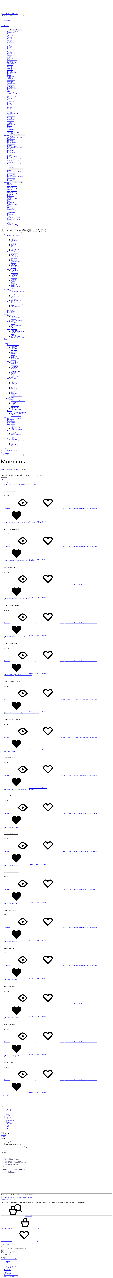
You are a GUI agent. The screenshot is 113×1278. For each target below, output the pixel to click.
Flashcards (11, 144)
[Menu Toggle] (1, 27)
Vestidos (10, 43)
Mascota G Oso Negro (11, 872)
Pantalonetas (11, 72)
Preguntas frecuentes (12, 1159)
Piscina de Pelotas (13, 160)
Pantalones (11, 39)
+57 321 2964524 (7, 1171)
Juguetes (10, 290)
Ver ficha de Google (8, 1172)
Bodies (9, 34)
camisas (10, 65)
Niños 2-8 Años (12, 251)
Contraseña (5, 1254)
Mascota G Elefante (10, 796)
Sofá (8, 161)
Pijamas (9, 40)
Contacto (7, 1158)
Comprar (7, 508)
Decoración (11, 315)
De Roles (10, 141)
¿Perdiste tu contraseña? (9, 1259)
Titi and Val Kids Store (8, 1199)
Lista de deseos (9, 1267)
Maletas (10, 214)
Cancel (3, 1136)
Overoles (10, 37)
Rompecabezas (12, 146)
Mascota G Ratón (10, 910)
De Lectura (11, 173)
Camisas (10, 98)
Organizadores (12, 198)
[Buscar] (2, 1250)
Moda (6, 234)
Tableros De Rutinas (14, 217)
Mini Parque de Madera (15, 159)
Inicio (2, 469)
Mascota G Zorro (9, 948)
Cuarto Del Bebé (12, 188)
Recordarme (6, 1256)
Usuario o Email (6, 1252)
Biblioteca (10, 196)
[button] (56, 341)
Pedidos (6, 1262)
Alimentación (11, 212)
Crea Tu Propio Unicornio (12, 681)
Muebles (10, 321)
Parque (9, 301)
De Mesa (10, 140)
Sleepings (10, 42)
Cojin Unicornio (9, 567)
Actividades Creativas (14, 137)
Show (4, 1135)
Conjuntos (10, 36)
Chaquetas (11, 67)
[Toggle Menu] (1, 1196)
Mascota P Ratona (10, 1024)
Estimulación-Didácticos (15, 171)
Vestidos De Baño (13, 113)
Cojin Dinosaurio (9, 491)
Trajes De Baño (12, 45)
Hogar (6, 314)
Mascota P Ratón (10, 986)
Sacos (9, 41)
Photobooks (11, 175)
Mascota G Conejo (10, 757)
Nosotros (7, 1148)
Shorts (9, 109)
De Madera (11, 139)
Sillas (9, 199)
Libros (6, 307)
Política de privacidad (12, 1161)
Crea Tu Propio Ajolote (11, 605)
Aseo (9, 213)
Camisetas (10, 35)
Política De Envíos (11, 1164)
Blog (5, 339)
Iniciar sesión (6, 20)
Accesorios (11, 32)
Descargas (7, 1263)
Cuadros (10, 187)
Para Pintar (11, 174)
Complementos (12, 162)
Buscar (41, 475)
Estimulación (11, 142)
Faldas (9, 103)
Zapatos (10, 46)
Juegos (6, 289)
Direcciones (8, 1265)
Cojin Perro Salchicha (11, 529)
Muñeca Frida (8, 1062)
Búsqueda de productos (9, 1248)
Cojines (9, 184)
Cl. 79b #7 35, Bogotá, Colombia (13, 1169)
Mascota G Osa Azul (11, 834)
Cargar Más (5, 1095)
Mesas (9, 197)
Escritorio (7, 1261)
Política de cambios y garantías (16, 1162)
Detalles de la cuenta (11, 1266)
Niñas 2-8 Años (12, 269)
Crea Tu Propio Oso (10, 643)
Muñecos (10, 145)
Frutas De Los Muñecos (12, 719)
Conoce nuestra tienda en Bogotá (17, 1147)
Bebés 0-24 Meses (13, 235)
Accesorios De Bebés (14, 211)
